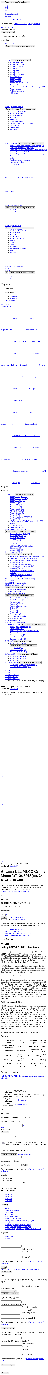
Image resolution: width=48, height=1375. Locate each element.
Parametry (12, 931)
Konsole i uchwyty (18, 635)
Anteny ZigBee (15, 89)
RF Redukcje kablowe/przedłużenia (24, 665)
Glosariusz (9, 1214)
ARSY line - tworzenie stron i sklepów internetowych (20, 1269)
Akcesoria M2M (13, 624)
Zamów (4, 917)
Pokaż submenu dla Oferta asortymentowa (20, 46)
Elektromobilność (11, 143)
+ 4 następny (14, 129)
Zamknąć (5, 1132)
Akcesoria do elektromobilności (21, 156)
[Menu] (2, 283)
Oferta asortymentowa (13, 44)
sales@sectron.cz (34, 24)
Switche (13, 240)
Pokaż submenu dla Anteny (21, 60)
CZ (6, 6)
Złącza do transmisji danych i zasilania (24, 633)
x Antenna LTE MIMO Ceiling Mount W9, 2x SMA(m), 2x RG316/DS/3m (22, 1143)
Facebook (17, 891)
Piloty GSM (9, 192)
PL (6, 10)
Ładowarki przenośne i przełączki (22, 148)
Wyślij (25, 1165)
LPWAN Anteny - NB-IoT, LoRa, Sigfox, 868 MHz (28, 87)
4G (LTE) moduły (16, 115)
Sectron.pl (9, 16)
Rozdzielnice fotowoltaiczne (20, 160)
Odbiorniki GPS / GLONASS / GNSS (19, 178)
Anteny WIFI (14, 71)
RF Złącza (10, 654)
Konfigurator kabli (11, 1216)
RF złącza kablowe (18, 656)
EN (6, 8)
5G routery (14, 234)
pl (2, 2)
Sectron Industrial (11, 14)
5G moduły (14, 117)
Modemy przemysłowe (13, 205)
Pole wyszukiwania (8, 30)
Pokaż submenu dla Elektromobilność (31, 143)
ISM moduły (14, 125)
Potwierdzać (14, 1293)
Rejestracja (14, 298)
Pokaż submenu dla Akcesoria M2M (33, 624)
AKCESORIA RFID (18, 652)
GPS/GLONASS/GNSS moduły (21, 123)
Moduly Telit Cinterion (13, 1219)
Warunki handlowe (12, 1210)
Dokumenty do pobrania (18, 933)
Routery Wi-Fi (15, 236)
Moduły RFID (15, 127)
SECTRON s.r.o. (7, 28)
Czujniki (13, 244)
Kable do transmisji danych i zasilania (24, 631)
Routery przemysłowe (13, 226)
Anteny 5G (14, 68)
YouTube (8, 1201)
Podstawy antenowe (17, 91)
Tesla (12, 158)
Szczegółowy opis (13, 929)
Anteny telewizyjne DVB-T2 (20, 83)
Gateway (13, 242)
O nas (7, 1208)
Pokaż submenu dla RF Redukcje (30, 662)
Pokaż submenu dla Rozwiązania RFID (23, 645)
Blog (7, 268)
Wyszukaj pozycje (8, 32)
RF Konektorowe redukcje (21, 667)
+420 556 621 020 (20, 24)
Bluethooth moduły (16, 121)
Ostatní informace (17, 935)
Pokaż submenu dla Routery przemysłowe (19, 228)
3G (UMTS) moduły (17, 113)
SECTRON (14, 689)
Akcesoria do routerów (18, 248)
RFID (9, 641)
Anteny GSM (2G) (16, 62)
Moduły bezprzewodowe (14, 107)
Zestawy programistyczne (20, 627)
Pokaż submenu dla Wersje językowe (17, 2)
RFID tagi (18, 648)
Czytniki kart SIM (17, 629)
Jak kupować (10, 1212)
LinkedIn (8, 1199)
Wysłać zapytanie (7, 891)
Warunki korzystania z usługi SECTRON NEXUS (23, 1229)
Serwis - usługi (15, 250)
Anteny (8, 60)
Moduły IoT (14, 119)
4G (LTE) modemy (16, 210)
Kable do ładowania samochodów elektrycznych (27, 146)
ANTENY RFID (16, 77)
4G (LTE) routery (16, 232)
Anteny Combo (15, 79)
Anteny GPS (14, 73)
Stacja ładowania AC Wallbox (20, 152)
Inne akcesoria (16, 637)
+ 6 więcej (13, 252)
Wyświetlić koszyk (24, 1154)
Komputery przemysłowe (14, 266)
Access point (14, 246)
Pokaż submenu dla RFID (22, 641)
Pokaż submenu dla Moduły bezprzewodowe (20, 109)
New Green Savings (17, 162)
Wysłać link (25, 891)
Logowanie (14, 296)
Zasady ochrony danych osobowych (18, 1227)
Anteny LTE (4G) (16, 66)
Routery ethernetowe (17, 238)
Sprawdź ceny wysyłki (9, 1291)
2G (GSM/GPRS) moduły (19, 111)
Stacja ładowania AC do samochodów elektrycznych (28, 150)
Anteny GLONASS (17, 75)
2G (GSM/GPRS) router (18, 230)
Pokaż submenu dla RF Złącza (27, 654)
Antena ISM (14, 85)
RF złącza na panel (18, 658)
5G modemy (14, 212)
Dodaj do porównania (15, 917)
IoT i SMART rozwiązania (15, 583)
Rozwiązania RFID (18, 643)
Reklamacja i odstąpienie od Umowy (18, 1225)
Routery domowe (12, 620)
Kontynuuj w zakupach (9, 1154)
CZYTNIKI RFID (18, 650)
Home (7, 671)
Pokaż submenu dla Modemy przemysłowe (20, 208)
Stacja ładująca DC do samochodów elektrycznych (28, 154)
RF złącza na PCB (18, 660)
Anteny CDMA (15, 81)
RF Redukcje (11, 662)
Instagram (8, 1197)
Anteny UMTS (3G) (17, 64)
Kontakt (8, 270)
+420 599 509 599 (14, 20)
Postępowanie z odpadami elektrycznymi (19, 1221)
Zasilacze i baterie (18, 639)
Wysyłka (8, 1223)
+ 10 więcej (14, 93)
